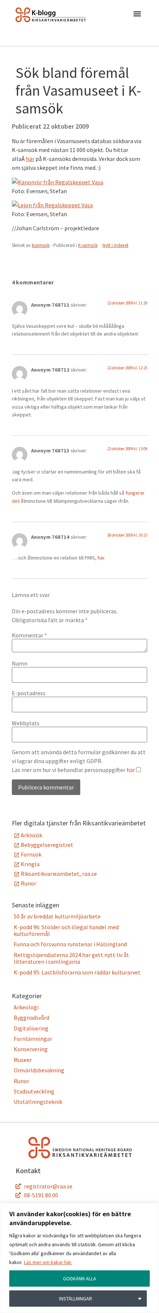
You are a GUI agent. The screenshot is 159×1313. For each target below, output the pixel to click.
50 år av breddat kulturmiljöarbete (57, 916)
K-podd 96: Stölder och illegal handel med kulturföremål (66, 930)
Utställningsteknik (38, 1101)
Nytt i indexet (115, 245)
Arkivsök (31, 835)
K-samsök (88, 245)
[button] (137, 15)
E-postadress (28, 693)
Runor (28, 883)
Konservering (31, 1049)
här (30, 158)
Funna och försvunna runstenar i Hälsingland (70, 944)
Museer (23, 1059)
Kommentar (29, 635)
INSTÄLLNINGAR (75, 1298)
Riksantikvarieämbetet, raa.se (59, 873)
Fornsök (31, 854)
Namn (19, 663)
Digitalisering (31, 1028)
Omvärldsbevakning (39, 1070)
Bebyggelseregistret (47, 844)
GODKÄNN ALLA (79, 1278)
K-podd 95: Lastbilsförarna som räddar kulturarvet (77, 972)
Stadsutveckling (34, 1091)
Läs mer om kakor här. (48, 1262)
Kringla (30, 864)
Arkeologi (26, 1007)
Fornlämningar (33, 1038)
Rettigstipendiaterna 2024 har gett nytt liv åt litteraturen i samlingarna (71, 958)
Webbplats (26, 723)
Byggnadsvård (31, 1017)
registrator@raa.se (48, 1186)
